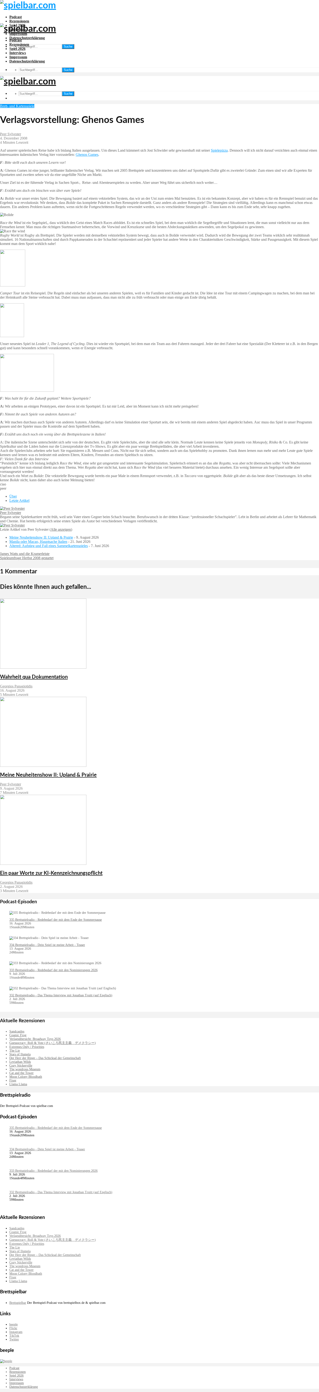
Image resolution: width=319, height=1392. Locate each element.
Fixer (12, 1080)
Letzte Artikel (19, 500)
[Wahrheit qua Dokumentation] (43, 667)
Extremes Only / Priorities (26, 1047)
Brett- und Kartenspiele (17, 106)
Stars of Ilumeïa (20, 1054)
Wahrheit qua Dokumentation (34, 677)
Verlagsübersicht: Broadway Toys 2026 (35, 1039)
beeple (13, 1324)
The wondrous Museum (24, 1069)
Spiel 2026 (17, 49)
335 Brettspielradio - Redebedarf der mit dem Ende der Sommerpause (55, 919)
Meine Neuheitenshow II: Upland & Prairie (41, 537)
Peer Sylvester (10, 134)
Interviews (17, 53)
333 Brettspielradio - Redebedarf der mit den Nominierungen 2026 (53, 970)
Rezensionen (19, 21)
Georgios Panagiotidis (16, 686)
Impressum (18, 57)
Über (13, 496)
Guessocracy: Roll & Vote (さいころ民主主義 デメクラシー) (52, 1043)
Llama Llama (18, 1084)
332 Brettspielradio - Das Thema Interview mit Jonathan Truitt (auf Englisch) (60, 995)
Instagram (15, 1332)
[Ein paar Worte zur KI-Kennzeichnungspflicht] (43, 863)
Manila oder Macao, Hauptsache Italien (38, 542)
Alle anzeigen (61, 529)
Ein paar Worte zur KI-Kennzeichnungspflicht (51, 873)
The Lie (14, 1050)
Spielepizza (219, 150)
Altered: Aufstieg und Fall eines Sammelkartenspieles (48, 546)
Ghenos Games (87, 155)
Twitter (14, 1339)
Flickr (13, 1328)
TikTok (14, 1335)
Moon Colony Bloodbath (25, 1076)
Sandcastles (16, 1031)
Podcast (15, 17)
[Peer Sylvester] (12, 508)
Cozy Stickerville (20, 1065)
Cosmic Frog (17, 1035)
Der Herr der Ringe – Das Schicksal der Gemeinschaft (45, 1058)
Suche (68, 46)
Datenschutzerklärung (27, 38)
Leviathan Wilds (20, 1062)
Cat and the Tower (21, 1073)
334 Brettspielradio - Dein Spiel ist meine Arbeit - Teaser (47, 945)
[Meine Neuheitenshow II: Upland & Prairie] (43, 766)
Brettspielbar (17, 1303)
